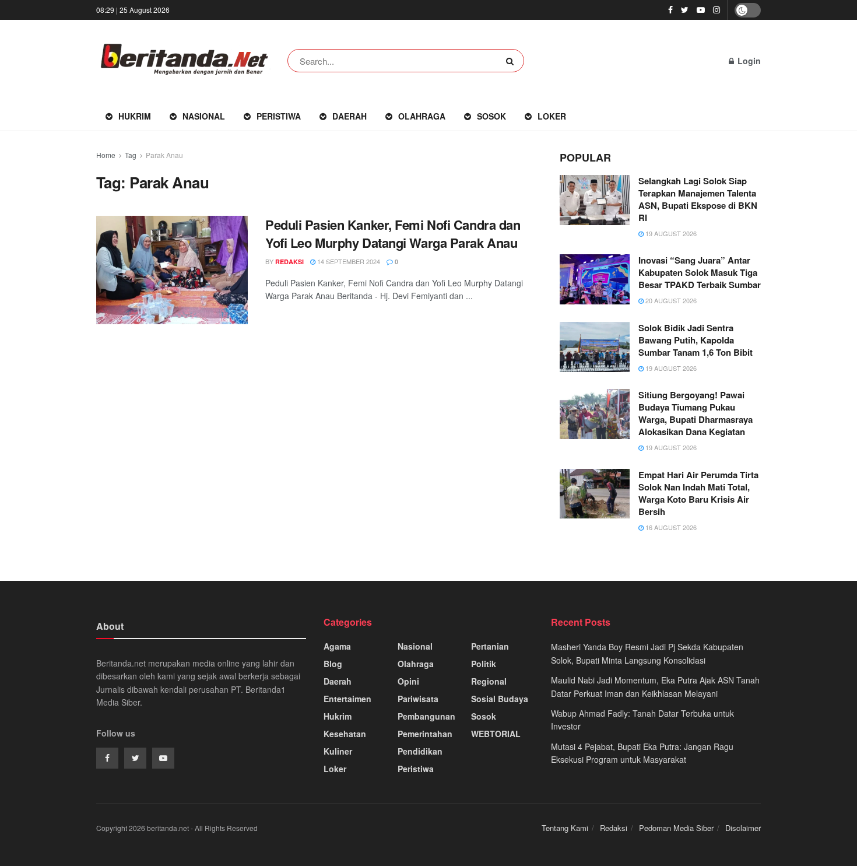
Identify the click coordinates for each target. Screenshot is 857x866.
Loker (552, 116)
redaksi (289, 261)
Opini (408, 681)
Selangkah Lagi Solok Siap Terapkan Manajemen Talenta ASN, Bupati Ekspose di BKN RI (697, 199)
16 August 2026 (670, 527)
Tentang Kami (565, 827)
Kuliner (338, 751)
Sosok (491, 116)
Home (105, 155)
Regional (489, 681)
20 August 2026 (670, 300)
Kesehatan (345, 733)
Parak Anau (164, 155)
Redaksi (613, 827)
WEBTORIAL (496, 733)
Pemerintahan (425, 733)
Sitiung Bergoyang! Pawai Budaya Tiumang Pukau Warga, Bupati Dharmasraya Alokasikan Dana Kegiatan (695, 413)
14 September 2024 (347, 261)
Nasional (203, 116)
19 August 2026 (670, 233)
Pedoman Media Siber (676, 827)
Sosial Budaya (499, 698)
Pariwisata (418, 698)
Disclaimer (743, 827)
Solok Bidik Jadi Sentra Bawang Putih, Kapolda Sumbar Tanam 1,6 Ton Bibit (695, 340)
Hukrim (134, 116)
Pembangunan (426, 716)
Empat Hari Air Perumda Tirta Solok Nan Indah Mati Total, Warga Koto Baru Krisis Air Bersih (698, 493)
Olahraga (421, 116)
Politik (483, 663)
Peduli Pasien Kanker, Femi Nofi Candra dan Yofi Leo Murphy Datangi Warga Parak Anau (393, 233)
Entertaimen (347, 698)
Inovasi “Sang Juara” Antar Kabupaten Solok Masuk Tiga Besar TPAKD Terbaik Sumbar (699, 272)
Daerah (349, 116)
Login (748, 60)
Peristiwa (279, 116)
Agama (337, 646)
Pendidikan (420, 751)
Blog (333, 663)
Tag (130, 155)
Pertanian (490, 646)
